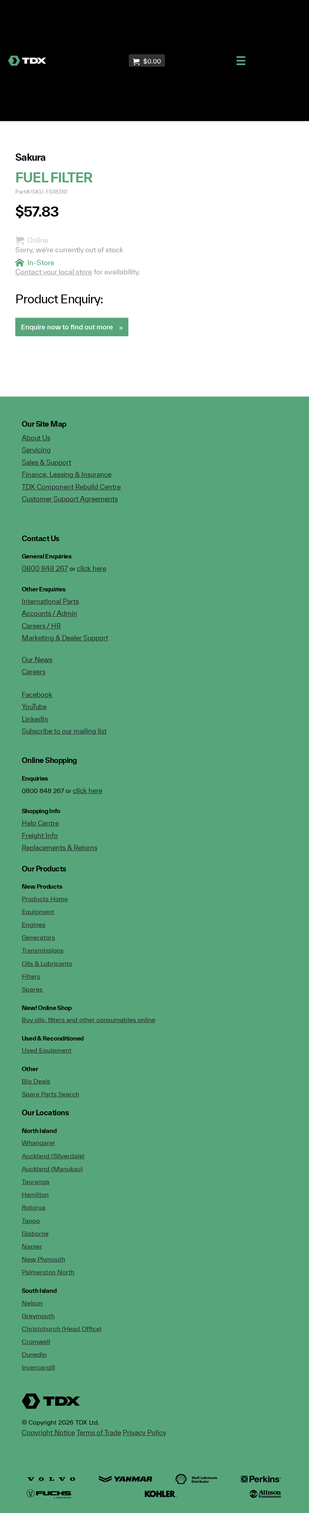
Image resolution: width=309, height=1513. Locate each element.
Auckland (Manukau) (52, 1168)
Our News (37, 659)
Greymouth (38, 1315)
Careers (33, 671)
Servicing (36, 450)
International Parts (50, 601)
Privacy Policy (144, 1432)
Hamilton (35, 1194)
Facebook (37, 694)
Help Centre (40, 823)
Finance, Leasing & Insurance (66, 474)
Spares (32, 989)
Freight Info (40, 835)
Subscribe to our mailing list (64, 731)
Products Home (45, 898)
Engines (33, 924)
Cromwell (36, 1341)
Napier (32, 1246)
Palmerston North (48, 1272)
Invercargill (38, 1367)
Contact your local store (53, 272)
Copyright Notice (48, 1432)
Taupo (31, 1220)
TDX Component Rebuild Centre (71, 487)
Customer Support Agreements (70, 499)
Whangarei (38, 1142)
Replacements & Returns (59, 847)
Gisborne (35, 1233)
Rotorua (33, 1207)
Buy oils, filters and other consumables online (88, 1019)
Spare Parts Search (50, 1094)
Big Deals (36, 1081)
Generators (38, 937)
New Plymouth (43, 1259)
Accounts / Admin (49, 613)
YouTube (34, 706)
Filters (31, 976)
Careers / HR (41, 626)
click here (91, 568)
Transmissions (43, 950)
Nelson (32, 1302)
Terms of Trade (98, 1432)
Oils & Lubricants (47, 963)
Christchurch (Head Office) (61, 1328)
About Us (36, 438)
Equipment (38, 911)
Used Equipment (47, 1050)
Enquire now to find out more (67, 327)
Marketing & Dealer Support (65, 638)
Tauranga (35, 1181)
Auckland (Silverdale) (53, 1155)
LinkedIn (35, 719)
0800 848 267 (45, 568)
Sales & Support (46, 462)
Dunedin (34, 1354)
